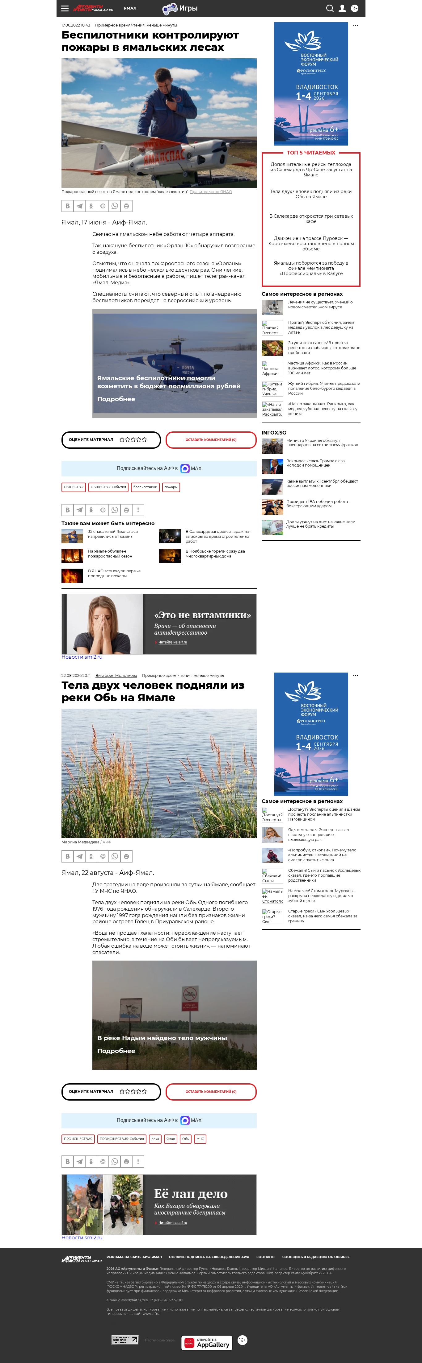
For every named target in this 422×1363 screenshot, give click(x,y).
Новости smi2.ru (82, 657)
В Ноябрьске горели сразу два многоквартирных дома (215, 553)
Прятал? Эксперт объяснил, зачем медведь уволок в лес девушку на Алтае (321, 327)
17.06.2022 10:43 (75, 25)
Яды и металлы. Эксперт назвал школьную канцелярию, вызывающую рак (318, 834)
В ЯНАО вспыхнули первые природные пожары (114, 573)
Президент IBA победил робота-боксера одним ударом (317, 504)
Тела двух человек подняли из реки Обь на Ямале (311, 194)
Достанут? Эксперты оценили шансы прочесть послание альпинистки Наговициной (324, 814)
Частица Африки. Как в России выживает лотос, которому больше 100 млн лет (322, 368)
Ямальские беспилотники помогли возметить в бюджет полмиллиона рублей (169, 382)
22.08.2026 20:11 (76, 675)
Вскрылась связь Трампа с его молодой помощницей (315, 463)
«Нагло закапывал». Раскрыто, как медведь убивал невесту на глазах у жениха (322, 408)
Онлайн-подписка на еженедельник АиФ (209, 1257)
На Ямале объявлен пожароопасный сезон (110, 553)
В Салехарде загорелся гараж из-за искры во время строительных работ (218, 536)
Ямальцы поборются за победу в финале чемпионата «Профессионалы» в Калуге (311, 268)
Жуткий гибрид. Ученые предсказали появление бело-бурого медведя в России (324, 388)
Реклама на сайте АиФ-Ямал (134, 1257)
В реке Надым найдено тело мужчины (162, 1038)
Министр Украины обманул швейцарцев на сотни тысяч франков (322, 443)
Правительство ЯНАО (211, 191)
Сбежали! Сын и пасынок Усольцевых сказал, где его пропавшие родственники (324, 875)
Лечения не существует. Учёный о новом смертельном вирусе (320, 304)
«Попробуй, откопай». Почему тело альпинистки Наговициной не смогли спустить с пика (322, 855)
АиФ (107, 842)
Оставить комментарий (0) (211, 440)
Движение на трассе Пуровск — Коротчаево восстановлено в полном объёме (311, 244)
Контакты (265, 1257)
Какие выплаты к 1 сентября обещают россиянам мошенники (322, 483)
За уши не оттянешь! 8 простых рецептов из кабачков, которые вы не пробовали (324, 347)
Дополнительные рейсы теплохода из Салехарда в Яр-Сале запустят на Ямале (311, 170)
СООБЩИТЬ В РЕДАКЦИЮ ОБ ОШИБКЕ (316, 1257)
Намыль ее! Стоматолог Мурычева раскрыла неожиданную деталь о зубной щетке (321, 895)
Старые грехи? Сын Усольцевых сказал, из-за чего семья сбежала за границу (322, 916)
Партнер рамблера (160, 1340)
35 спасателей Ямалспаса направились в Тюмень (113, 534)
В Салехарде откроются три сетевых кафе (311, 219)
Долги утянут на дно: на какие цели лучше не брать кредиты (320, 524)
